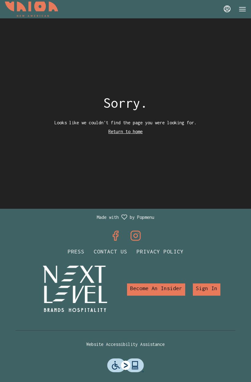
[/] (75, 288)
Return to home (125, 131)
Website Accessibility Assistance (125, 344)
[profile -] (227, 9)
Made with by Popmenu (79, 217)
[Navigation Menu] (242, 9)
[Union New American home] (32, 9)
